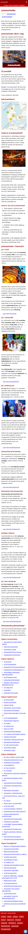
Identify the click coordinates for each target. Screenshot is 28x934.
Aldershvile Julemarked (11, 647)
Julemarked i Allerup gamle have (14, 739)
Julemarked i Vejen (9, 750)
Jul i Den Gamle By (9, 768)
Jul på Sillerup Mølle (10, 747)
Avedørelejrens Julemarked (12, 655)
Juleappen (4, 923)
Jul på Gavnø (7, 662)
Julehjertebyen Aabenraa (11, 721)
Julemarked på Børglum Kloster (13, 901)
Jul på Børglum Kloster (11, 860)
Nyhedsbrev (12, 923)
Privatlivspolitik (5, 929)
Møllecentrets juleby (10, 880)
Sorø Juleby (7, 690)
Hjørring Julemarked (10, 868)
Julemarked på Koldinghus (12, 742)
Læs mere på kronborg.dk (11, 487)
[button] (7, 112)
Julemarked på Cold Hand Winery (14, 839)
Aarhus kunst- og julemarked (13, 803)
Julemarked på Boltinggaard (12, 731)
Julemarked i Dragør (10, 649)
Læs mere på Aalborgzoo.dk (11, 447)
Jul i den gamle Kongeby (11, 745)
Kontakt (3, 916)
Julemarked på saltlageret (11, 710)
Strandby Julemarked (10, 857)
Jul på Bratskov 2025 (10, 893)
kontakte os (6, 89)
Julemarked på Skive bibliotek (13, 783)
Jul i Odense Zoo (9, 726)
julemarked (10, 195)
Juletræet (18, 920)
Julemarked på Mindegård (12, 680)
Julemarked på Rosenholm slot (13, 760)
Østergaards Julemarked (11, 790)
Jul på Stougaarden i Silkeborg (13, 809)
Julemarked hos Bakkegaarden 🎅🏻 (14, 670)
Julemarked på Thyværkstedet (13, 819)
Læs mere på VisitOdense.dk (11, 577)
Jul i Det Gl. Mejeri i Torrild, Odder (14, 757)
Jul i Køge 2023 (8, 687)
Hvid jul (3, 920)
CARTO (18, 129)
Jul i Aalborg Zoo (9, 862)
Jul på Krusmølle (9, 700)
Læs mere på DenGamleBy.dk (12, 621)
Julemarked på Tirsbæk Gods (12, 829)
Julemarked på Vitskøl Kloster (13, 886)
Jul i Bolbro (7, 723)
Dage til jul (10, 920)
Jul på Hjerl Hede (9, 806)
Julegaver (20, 923)
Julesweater (15, 926)
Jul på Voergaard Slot (10, 873)
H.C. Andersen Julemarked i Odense (14, 734)
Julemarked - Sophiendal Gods (13, 793)
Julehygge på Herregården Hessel (14, 865)
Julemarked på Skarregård (12, 762)
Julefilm (21, 916)
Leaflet (14, 129)
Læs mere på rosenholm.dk (11, 529)
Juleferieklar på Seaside (11, 693)
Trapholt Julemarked (10, 737)
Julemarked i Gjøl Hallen (11, 870)
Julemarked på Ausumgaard (12, 837)
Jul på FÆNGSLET (9, 765)
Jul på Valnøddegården (11, 718)
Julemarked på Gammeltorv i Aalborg (15, 854)
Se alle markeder (7, 17)
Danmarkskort (11, 14)
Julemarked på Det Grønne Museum (15, 811)
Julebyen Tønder (9, 705)
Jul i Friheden (8, 770)
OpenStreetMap (23, 129)
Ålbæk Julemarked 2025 (11, 851)
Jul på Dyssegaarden (10, 664)
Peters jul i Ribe (8, 729)
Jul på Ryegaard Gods (10, 677)
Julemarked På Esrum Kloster (12, 652)
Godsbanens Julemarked (11, 822)
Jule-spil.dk (4, 2)
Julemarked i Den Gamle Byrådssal (14, 667)
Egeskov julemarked (10, 702)
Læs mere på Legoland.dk (11, 381)
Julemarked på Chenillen (11, 849)
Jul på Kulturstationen (10, 883)
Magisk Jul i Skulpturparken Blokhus (15, 846)
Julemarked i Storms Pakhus (12, 708)
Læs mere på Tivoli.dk (9, 313)
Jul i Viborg (7, 801)
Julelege (15, 916)
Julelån (9, 916)
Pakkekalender (5, 926)
